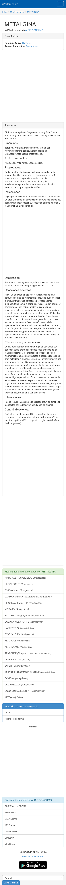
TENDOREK (28, 653)
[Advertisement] (33, 86)
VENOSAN (10, 843)
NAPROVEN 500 (20, 627)
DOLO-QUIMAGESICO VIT (25, 690)
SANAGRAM (11, 818)
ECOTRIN (24, 615)
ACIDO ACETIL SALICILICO (25, 577)
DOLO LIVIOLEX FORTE (24, 621)
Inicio (4, 11)
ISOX (14, 697)
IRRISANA (10, 825)
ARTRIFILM (17, 659)
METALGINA (33, 11)
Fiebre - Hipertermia (14, 718)
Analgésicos (31, 46)
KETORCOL (17, 640)
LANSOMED (11, 831)
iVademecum (10, 4)
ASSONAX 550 (19, 590)
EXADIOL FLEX (19, 634)
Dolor (7, 712)
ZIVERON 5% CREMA (15, 806)
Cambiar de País (11, 882)
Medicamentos (17, 11)
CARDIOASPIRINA (28, 596)
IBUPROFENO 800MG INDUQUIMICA (30, 671)
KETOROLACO (19, 646)
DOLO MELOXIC (20, 684)
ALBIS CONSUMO (34, 30)
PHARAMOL (11, 812)
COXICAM (16, 678)
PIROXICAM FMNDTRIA (23, 602)
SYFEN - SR (17, 665)
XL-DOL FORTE (19, 584)
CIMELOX (9, 837)
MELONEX (17, 609)
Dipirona (26, 42)
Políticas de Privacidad (33, 856)
